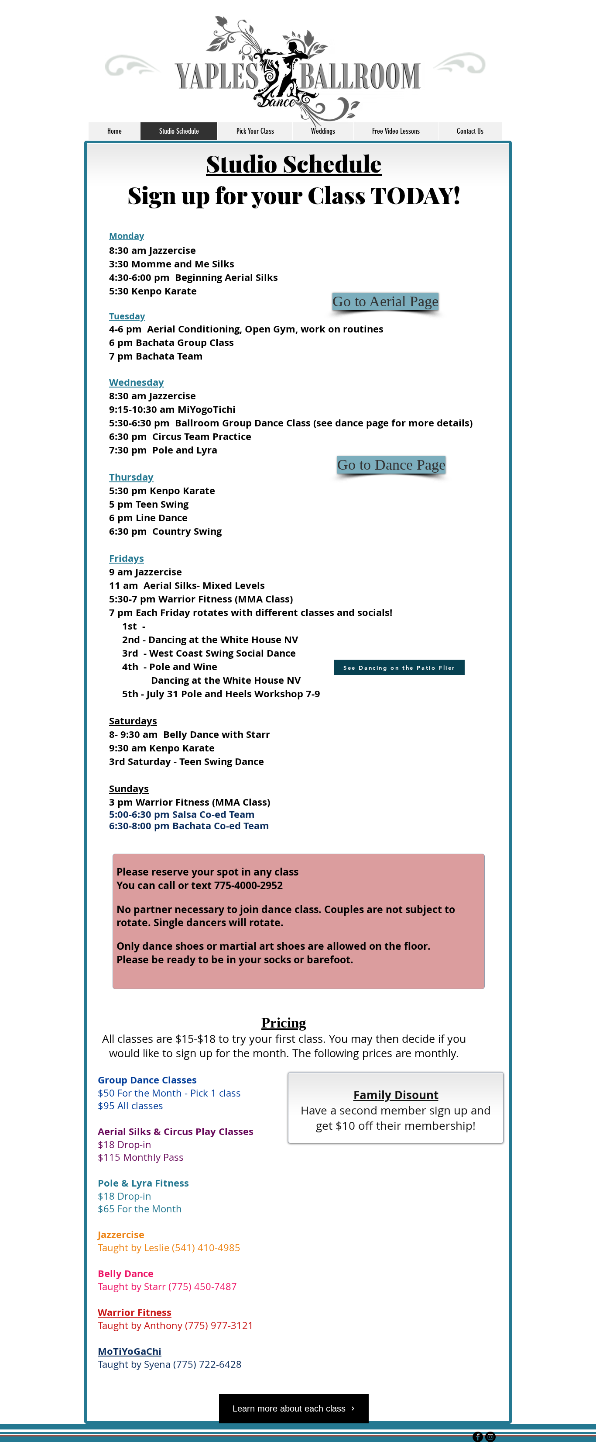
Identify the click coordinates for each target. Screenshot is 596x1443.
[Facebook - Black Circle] (478, 1437)
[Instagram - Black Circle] (490, 1437)
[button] (399, 667)
